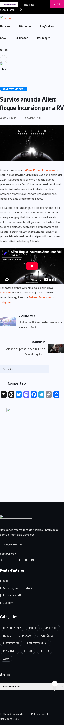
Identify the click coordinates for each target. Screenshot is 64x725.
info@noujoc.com (13, 544)
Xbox (3, 38)
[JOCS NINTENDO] (32, 444)
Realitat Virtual (37, 643)
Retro (28, 651)
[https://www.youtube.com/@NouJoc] (32, 560)
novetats (5, 292)
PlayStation (47, 26)
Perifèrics (46, 635)
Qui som (7, 603)
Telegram (5, 302)
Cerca (57, 4)
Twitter (33, 297)
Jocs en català (12, 595)
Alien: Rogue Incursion (40, 170)
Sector (44, 651)
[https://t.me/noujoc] (26, 560)
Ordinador (21, 38)
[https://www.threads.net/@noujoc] (14, 560)
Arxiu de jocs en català (17, 588)
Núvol (7, 635)
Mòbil (33, 628)
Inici (5, 581)
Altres (4, 49)
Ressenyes (43, 38)
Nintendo (25, 26)
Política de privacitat (12, 714)
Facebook (45, 297)
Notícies (5, 26)
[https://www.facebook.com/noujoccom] (19, 560)
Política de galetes (42, 714)
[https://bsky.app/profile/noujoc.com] (8, 560)
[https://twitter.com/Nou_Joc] (1, 560)
